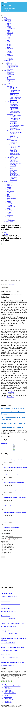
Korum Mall (13, 159)
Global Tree (10, 397)
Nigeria (8, 49)
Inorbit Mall (13, 94)
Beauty (8, 184)
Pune (8, 167)
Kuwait (8, 44)
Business (9, 187)
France (8, 37)
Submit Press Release (9, 8)
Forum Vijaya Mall (14, 111)
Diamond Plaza (14, 140)
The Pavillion (13, 170)
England (9, 34)
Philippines (9, 52)
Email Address (5, 540)
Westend (12, 168)
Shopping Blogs (11, 220)
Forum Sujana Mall (14, 137)
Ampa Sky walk (14, 102)
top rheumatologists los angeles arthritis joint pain (15, 489)
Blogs (5, 181)
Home (5, 2)
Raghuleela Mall (14, 161)
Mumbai (9, 145)
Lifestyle (9, 202)
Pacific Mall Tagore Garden (17, 125)
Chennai (9, 101)
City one (12, 178)
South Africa (10, 58)
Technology (10, 81)
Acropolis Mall (13, 142)
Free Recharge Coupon (12, 66)
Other (8, 208)
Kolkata (9, 139)
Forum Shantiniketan (15, 95)
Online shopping (11, 206)
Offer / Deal (10, 69)
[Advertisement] (14, 569)
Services (9, 80)
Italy (8, 42)
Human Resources (11, 198)
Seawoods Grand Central (16, 163)
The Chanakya (13, 121)
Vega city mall (13, 87)
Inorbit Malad (13, 150)
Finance (9, 76)
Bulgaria (9, 26)
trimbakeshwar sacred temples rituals (12, 527)
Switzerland (10, 59)
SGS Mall (12, 171)
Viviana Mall (13, 164)
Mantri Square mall (14, 93)
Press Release (7, 70)
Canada (9, 27)
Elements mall (13, 100)
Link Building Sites (11, 203)
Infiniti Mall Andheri (15, 152)
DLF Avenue (13, 122)
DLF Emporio (13, 128)
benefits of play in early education (12, 427)
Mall (5, 84)
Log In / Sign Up (8, 10)
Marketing (9, 205)
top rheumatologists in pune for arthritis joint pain (15, 497)
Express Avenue (14, 107)
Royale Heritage (14, 174)
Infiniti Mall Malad (14, 153)
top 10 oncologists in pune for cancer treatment (14, 482)
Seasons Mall (13, 173)
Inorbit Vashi (13, 166)
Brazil (8, 24)
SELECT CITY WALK (16, 129)
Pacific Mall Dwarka (15, 123)
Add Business (7, 19)
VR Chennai (13, 109)
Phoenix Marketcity (15, 154)
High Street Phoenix (15, 146)
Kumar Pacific (13, 177)
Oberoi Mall (13, 149)
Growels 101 (13, 147)
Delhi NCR (10, 114)
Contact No (4, 538)
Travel (8, 83)
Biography (9, 185)
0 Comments (10, 284)
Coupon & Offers (8, 63)
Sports (8, 213)
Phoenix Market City (15, 90)
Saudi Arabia (10, 55)
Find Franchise (7, 60)
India (8, 40)
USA (8, 217)
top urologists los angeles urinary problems (13, 519)
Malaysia (9, 45)
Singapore (9, 56)
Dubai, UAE (10, 33)
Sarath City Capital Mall (16, 132)
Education (9, 73)
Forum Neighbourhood (15, 97)
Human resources (11, 79)
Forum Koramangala (15, 98)
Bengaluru (9, 86)
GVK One (12, 135)
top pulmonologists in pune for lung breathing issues (15, 512)
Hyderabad (9, 130)
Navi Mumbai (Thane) (12, 157)
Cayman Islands (11, 28)
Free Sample (10, 67)
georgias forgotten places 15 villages (12, 474)
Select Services (5, 541)
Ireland (8, 41)
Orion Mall (12, 91)
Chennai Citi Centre (15, 105)
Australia (9, 23)
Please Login (4, 443)
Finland (9, 35)
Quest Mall (12, 143)
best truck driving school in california (13, 423)
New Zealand (10, 48)
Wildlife (9, 219)
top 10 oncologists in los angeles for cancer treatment (15, 467)
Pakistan (9, 51)
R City (11, 156)
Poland (8, 54)
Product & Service (8, 221)
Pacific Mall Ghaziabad (15, 115)
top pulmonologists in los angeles (11, 505)
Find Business (7, 20)
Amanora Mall (13, 180)
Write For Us (7, 5)
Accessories (10, 182)
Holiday (9, 196)
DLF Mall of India (14, 119)
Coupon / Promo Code (12, 65)
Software (9, 212)
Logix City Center (14, 116)
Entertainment (10, 74)
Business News (10, 72)
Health (8, 77)
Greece (8, 38)
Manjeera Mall (13, 133)
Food (8, 194)
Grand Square (13, 104)
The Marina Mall (14, 108)
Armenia (9, 21)
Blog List (6, 234)
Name (3, 536)
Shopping (9, 210)
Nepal (8, 47)
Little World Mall (14, 160)
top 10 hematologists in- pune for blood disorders (14, 459)
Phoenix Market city (15, 112)
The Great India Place (15, 118)
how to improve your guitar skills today (12, 408)
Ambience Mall (14, 126)
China (8, 30)
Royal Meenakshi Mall (15, 88)
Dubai (8, 31)
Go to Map (11, 392)
